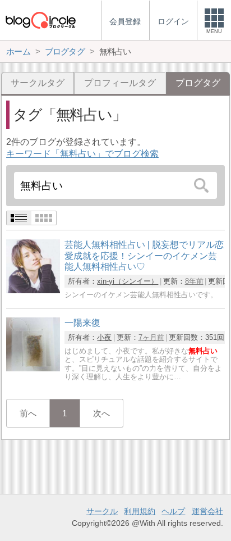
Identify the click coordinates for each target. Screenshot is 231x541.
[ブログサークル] (40, 20)
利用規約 (139, 511)
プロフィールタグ (120, 83)
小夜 (104, 337)
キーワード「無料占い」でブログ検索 (82, 153)
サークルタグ (37, 83)
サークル (102, 511)
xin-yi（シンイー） (127, 281)
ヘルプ (173, 511)
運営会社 (207, 511)
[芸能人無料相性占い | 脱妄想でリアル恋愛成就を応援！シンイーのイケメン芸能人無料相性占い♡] (33, 290)
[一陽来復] (33, 368)
